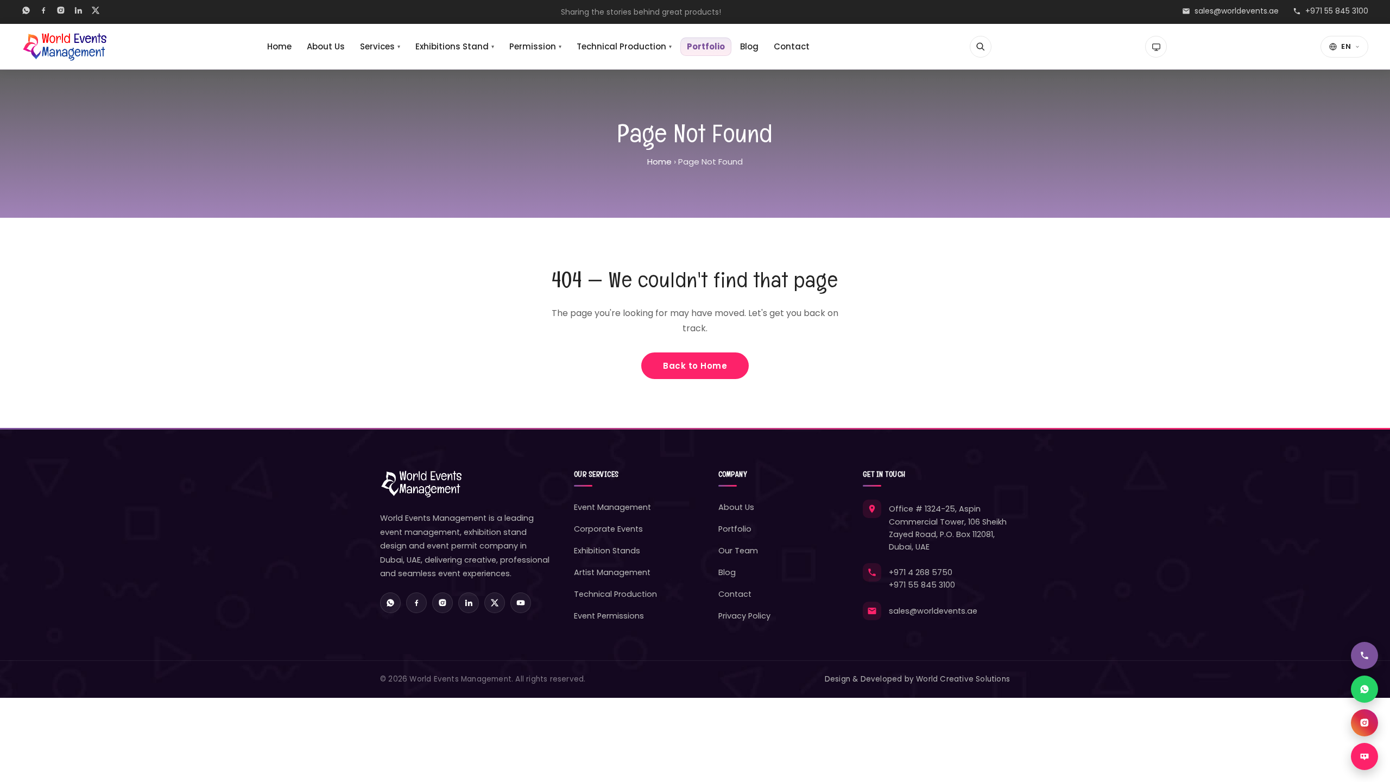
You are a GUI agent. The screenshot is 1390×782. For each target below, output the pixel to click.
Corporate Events (608, 529)
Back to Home (695, 365)
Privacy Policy (744, 615)
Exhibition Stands (607, 550)
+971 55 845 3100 (1336, 10)
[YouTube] (520, 602)
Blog (749, 46)
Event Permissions (609, 615)
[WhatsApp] (26, 12)
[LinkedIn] (78, 12)
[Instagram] (60, 12)
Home (279, 46)
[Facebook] (43, 12)
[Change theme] (1156, 47)
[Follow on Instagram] (1364, 722)
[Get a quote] (1364, 756)
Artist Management (612, 572)
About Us (326, 46)
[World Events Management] (64, 46)
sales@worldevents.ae (1237, 10)
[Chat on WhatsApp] (1364, 689)
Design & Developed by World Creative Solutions (917, 679)
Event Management (612, 507)
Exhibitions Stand (454, 46)
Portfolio (706, 46)
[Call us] (1364, 655)
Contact (792, 46)
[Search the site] (980, 47)
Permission (535, 46)
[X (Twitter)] (95, 12)
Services (380, 46)
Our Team (738, 550)
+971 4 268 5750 (920, 572)
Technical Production (624, 46)
